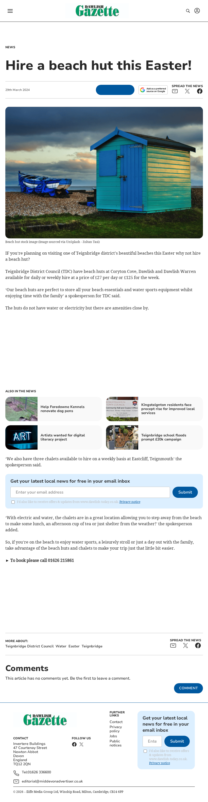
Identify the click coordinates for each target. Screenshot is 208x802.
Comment (188, 688)
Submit (185, 492)
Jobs (113, 736)
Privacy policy (116, 729)
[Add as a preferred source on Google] (152, 89)
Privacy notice (129, 502)
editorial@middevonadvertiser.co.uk (52, 781)
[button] (10, 11)
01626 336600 (39, 772)
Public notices (116, 743)
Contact (116, 721)
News (10, 47)
